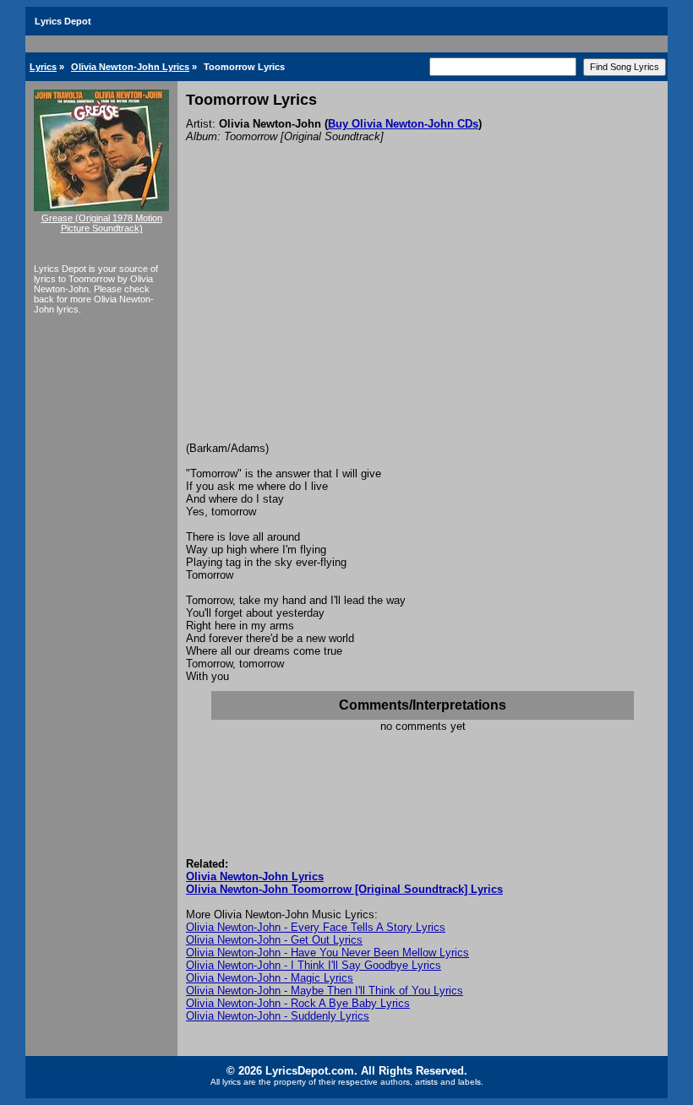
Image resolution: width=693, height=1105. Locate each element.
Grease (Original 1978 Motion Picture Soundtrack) (101, 223)
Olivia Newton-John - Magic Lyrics (269, 978)
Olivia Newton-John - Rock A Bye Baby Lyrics (298, 1003)
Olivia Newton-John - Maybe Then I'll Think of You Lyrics (324, 990)
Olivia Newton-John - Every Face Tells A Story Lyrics (315, 927)
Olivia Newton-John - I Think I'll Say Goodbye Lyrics (313, 965)
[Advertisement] (422, 315)
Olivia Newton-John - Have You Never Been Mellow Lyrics (327, 952)
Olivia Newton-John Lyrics (130, 67)
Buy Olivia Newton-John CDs (403, 123)
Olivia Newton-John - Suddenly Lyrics (277, 1016)
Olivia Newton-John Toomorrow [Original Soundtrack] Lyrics (344, 889)
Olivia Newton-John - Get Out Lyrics (274, 940)
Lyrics (43, 67)
